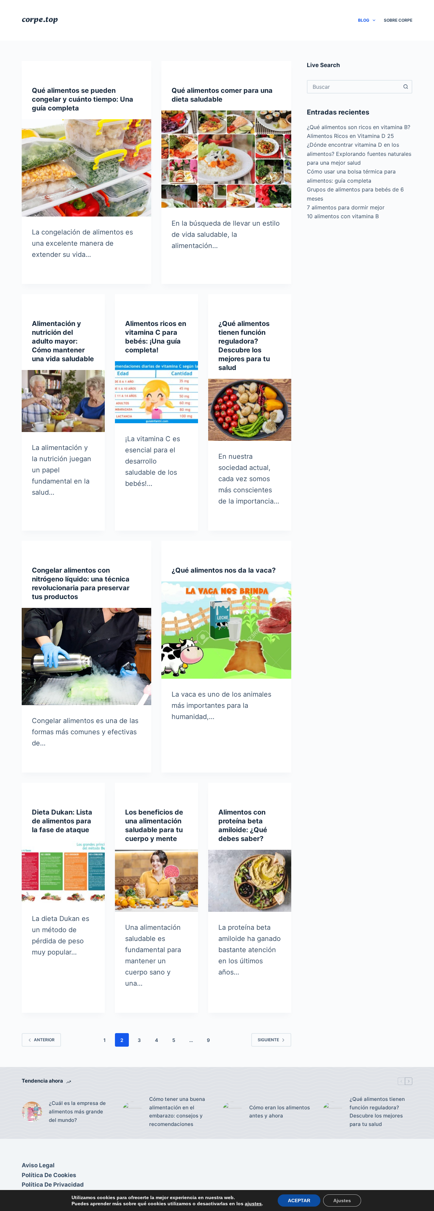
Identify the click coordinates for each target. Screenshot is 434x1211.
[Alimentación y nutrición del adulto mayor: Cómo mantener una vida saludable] (63, 401)
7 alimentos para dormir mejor (345, 207)
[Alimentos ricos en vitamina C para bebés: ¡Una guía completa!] (156, 392)
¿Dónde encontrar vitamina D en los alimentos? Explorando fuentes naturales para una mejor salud (359, 153)
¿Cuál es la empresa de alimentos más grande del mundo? (77, 1111)
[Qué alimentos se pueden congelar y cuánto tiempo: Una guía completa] (86, 168)
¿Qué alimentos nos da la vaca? (224, 570)
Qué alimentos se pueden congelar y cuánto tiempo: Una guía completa (82, 99)
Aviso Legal (38, 1165)
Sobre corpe (398, 20)
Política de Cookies (49, 1175)
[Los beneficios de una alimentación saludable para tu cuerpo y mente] (156, 881)
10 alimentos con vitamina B (343, 216)
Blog (363, 20)
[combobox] (353, 87)
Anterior (44, 1039)
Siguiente (268, 1039)
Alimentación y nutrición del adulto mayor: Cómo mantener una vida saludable (63, 341)
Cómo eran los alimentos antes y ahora (279, 1111)
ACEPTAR (299, 1200)
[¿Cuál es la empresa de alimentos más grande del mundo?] (32, 1112)
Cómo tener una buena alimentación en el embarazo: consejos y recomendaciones (177, 1111)
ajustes (253, 1203)
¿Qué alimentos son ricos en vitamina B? (358, 127)
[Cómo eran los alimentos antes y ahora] (232, 1112)
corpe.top (40, 20)
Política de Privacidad (53, 1184)
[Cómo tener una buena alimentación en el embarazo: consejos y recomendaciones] (132, 1112)
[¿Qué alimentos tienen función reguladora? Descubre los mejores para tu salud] (249, 410)
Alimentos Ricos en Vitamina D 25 (350, 135)
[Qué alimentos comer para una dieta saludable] (226, 159)
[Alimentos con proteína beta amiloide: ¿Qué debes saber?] (249, 881)
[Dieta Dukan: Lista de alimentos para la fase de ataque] (63, 872)
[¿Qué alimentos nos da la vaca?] (226, 630)
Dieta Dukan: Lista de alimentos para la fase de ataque (62, 821)
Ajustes (342, 1200)
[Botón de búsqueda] (405, 87)
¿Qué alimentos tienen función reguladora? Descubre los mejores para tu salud (377, 1111)
